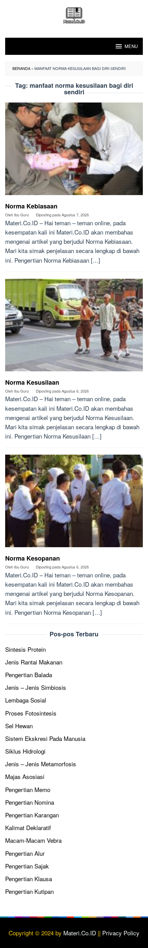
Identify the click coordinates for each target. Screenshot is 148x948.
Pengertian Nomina (29, 802)
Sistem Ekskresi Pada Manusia (45, 738)
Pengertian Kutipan (29, 891)
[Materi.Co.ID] (74, 14)
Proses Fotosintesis (30, 713)
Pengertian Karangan (32, 815)
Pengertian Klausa (28, 878)
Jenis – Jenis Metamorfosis (40, 763)
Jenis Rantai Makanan (33, 662)
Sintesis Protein (25, 649)
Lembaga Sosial (25, 700)
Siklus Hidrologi (25, 751)
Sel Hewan (19, 725)
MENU (131, 46)
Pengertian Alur (25, 853)
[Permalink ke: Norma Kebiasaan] (74, 151)
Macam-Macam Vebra (33, 840)
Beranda (21, 68)
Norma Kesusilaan (32, 382)
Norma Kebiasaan (31, 206)
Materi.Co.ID (79, 932)
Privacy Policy (120, 932)
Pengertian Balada (28, 674)
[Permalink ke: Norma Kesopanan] (74, 503)
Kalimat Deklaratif (28, 827)
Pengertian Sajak (27, 866)
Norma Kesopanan (32, 558)
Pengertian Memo (27, 789)
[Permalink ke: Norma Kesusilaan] (74, 327)
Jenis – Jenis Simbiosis (35, 687)
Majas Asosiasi (24, 776)
